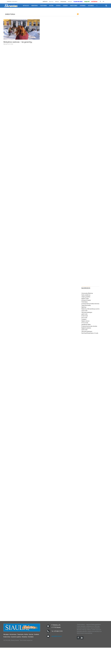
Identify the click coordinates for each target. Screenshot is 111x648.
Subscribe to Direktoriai (77, 14)
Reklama (57, 1)
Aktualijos (26, 5)
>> (96, 5)
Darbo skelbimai (86, 295)
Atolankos (91, 5)
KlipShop (84, 307)
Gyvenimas (82, 5)
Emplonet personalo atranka (89, 326)
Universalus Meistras (87, 293)
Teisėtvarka (43, 5)
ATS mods (84, 317)
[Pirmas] (11, 5)
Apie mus (51, 1)
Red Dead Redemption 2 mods (90, 333)
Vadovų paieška (86, 296)
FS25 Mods (85, 302)
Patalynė (84, 319)
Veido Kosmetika (86, 305)
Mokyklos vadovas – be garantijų (17, 42)
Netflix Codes (85, 298)
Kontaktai (30, 637)
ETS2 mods (85, 316)
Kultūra (51, 5)
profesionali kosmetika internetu (90, 303)
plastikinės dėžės (86, 324)
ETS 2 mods (85, 322)
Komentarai (34, 5)
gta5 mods (84, 314)
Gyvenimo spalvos (16, 637)
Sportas (58, 5)
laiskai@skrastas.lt (57, 636)
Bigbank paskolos (86, 328)
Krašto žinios (73, 5)
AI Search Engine (86, 300)
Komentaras (13, 634)
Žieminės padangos (87, 312)
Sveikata (65, 5)
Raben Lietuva (85, 321)
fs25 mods (84, 329)
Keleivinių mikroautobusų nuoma (90, 309)
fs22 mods (84, 310)
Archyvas (70, 1)
